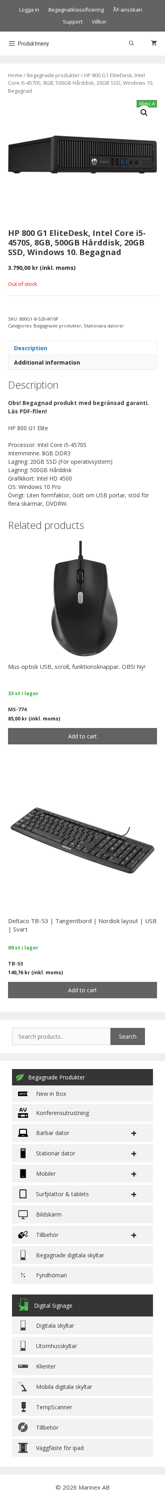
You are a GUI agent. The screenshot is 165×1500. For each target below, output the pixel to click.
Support (72, 21)
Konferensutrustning (62, 1113)
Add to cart (82, 736)
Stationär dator (55, 1153)
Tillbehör (47, 1427)
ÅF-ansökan (127, 9)
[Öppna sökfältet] (131, 44)
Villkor (99, 21)
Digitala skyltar (55, 1325)
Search (128, 1036)
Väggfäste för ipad (60, 1448)
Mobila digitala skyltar (64, 1386)
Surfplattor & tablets (62, 1194)
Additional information (47, 362)
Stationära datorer (104, 326)
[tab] (82, 348)
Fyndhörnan (51, 1275)
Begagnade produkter (53, 75)
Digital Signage (53, 1305)
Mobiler (46, 1173)
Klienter (46, 1366)
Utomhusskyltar (56, 1346)
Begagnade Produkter (56, 1077)
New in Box (51, 1093)
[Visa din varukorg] (154, 44)
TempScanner (54, 1407)
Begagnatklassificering (76, 9)
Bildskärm (49, 1214)
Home (15, 75)
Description (30, 348)
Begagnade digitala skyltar (70, 1255)
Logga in (29, 9)
